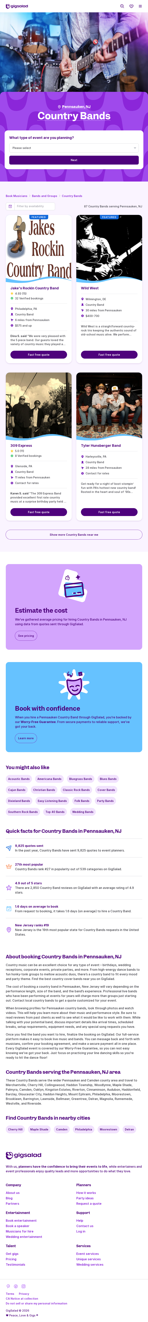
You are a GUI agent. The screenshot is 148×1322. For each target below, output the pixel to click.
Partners (12, 1203)
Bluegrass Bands (80, 779)
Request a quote (89, 1203)
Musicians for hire (20, 1231)
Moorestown (108, 1129)
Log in (80, 1231)
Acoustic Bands (19, 779)
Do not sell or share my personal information (36, 1303)
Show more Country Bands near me (74, 534)
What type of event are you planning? (41, 138)
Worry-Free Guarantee (38, 722)
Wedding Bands (82, 811)
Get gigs (12, 1254)
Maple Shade (39, 1129)
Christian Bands (44, 790)
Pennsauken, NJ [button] (76, 106)
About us (13, 1193)
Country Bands (72, 196)
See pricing (26, 635)
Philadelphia (83, 1129)
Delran (129, 1129)
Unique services (88, 1259)
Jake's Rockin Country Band (34, 288)
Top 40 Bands (55, 811)
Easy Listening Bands (52, 800)
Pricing (11, 1259)
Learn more (26, 738)
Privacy (24, 1293)
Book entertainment (21, 1220)
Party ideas (85, 1198)
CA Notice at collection (22, 1298)
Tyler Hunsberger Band (101, 445)
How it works (86, 1193)
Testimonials (15, 1264)
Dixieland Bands (19, 800)
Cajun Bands (16, 790)
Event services (87, 1254)
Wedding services (89, 1264)
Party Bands (105, 800)
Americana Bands (49, 779)
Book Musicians (16, 196)
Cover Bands (106, 790)
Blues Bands (108, 779)
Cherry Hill (15, 1129)
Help (79, 1220)
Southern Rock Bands (23, 811)
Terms (10, 1293)
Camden (61, 1129)
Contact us (84, 1226)
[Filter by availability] (35, 206)
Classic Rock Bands (76, 790)
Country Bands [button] (74, 116)
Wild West (90, 288)
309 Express (21, 445)
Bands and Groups (44, 196)
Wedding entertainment (24, 1237)
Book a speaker (17, 1226)
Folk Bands (82, 800)
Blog (9, 1198)
